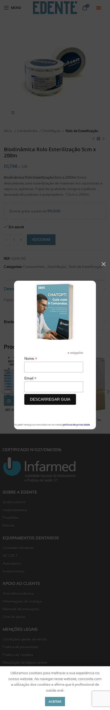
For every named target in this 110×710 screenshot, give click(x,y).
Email (30, 378)
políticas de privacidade (76, 424)
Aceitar (55, 701)
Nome (30, 358)
